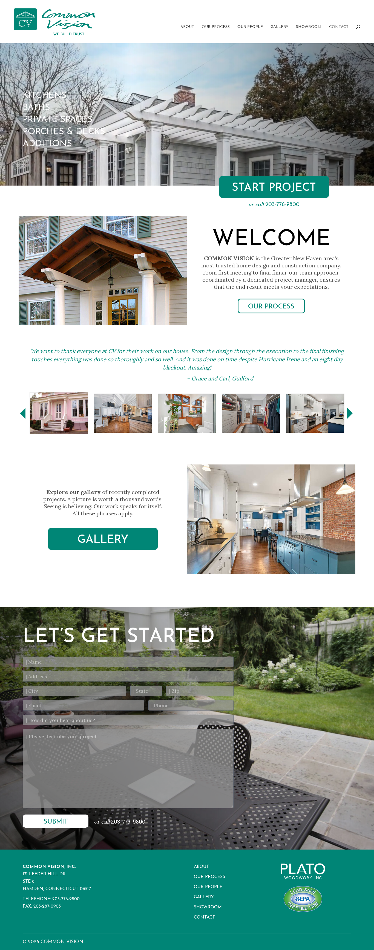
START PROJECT (274, 188)
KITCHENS (45, 95)
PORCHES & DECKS (64, 132)
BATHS (36, 107)
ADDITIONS (47, 144)
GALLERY (102, 540)
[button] (22, 413)
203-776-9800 (128, 821)
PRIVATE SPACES (58, 119)
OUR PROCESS (271, 307)
